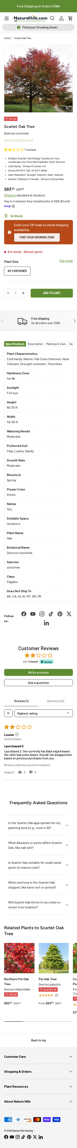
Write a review (38, 672)
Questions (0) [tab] (55, 701)
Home (7, 38)
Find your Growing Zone (37, 237)
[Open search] (8, 713)
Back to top (38, 1040)
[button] (70, 18)
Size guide (66, 261)
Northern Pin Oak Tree (16, 981)
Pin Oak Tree (48, 979)
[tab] (15, 344)
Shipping (10, 195)
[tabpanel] (38, 474)
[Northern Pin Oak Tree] (19, 958)
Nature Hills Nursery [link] (18, 140)
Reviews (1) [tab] (21, 701)
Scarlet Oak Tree (22, 38)
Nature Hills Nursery (23, 1130)
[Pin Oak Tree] (54, 958)
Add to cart (52, 293)
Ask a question (38, 683)
